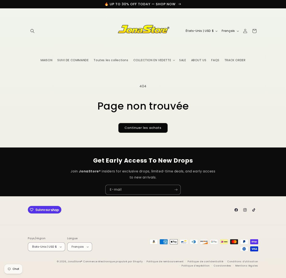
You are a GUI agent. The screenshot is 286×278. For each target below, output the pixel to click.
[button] (32, 31)
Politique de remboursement (165, 261)
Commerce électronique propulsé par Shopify (113, 261)
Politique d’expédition (196, 265)
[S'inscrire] (175, 190)
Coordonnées (222, 265)
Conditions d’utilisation (242, 261)
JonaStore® (75, 261)
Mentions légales (246, 265)
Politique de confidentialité (205, 261)
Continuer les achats (143, 127)
